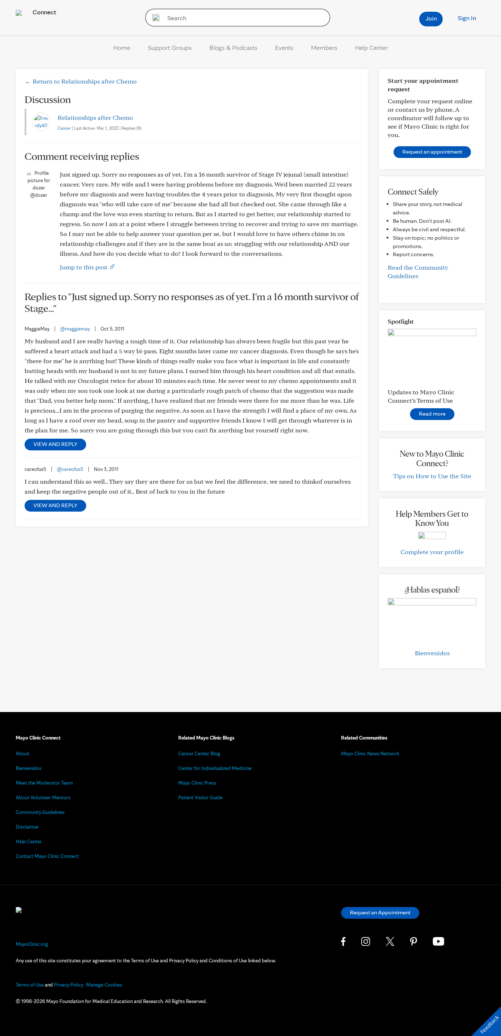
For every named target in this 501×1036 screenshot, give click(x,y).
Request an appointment (432, 151)
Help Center (371, 47)
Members (324, 47)
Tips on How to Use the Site (432, 476)
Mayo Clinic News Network (370, 753)
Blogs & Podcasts (233, 47)
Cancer (64, 128)
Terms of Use (30, 985)
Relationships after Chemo (95, 117)
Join (431, 18)
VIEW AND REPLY (55, 443)
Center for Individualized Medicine (215, 768)
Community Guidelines (40, 812)
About (22, 753)
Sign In (467, 18)
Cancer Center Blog (199, 753)
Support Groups (170, 47)
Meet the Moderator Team (44, 783)
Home (121, 47)
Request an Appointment (380, 912)
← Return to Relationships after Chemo (81, 81)
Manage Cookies (104, 985)
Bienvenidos (432, 653)
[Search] (153, 17)
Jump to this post (84, 267)
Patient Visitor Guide (200, 797)
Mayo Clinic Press (197, 783)
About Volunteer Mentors (43, 797)
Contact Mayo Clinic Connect (47, 856)
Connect (43, 12)
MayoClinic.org (32, 944)
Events (284, 47)
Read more (432, 413)
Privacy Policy (68, 985)
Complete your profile (432, 552)
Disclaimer (27, 827)
